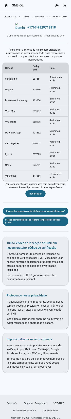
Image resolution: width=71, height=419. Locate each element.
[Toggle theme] (56, 5)
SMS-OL (17, 5)
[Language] (64, 5)
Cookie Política (50, 410)
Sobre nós (12, 403)
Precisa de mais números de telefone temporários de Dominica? (35, 211)
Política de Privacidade (24, 410)
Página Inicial (10, 17)
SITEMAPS (58, 403)
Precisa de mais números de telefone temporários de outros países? (32, 221)
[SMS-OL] (6, 5)
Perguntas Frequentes (35, 403)
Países (26, 17)
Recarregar (35, 193)
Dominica (39, 17)
